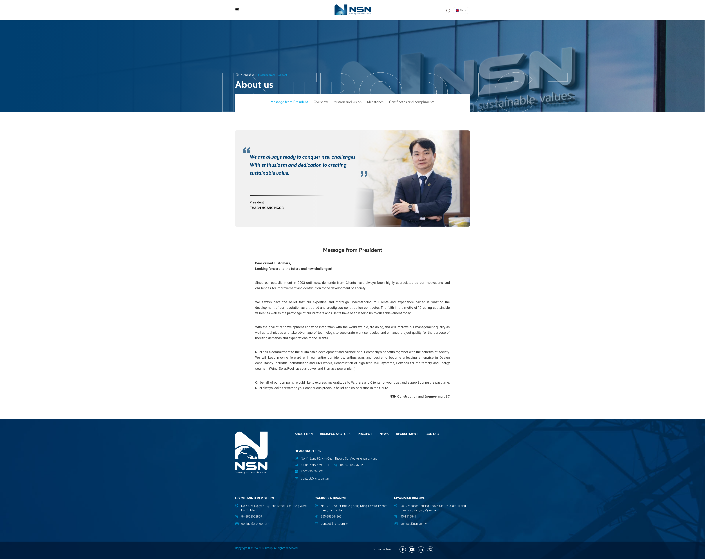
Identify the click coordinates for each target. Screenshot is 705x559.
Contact (433, 434)
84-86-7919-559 (311, 465)
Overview (321, 102)
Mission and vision (347, 102)
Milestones (375, 102)
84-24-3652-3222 (351, 465)
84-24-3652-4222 (312, 471)
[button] (462, 10)
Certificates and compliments (411, 102)
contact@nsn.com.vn (315, 478)
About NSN (304, 434)
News (384, 434)
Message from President (289, 102)
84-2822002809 (251, 516)
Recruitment (407, 434)
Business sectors (335, 434)
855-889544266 (331, 516)
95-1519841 (408, 516)
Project (365, 434)
